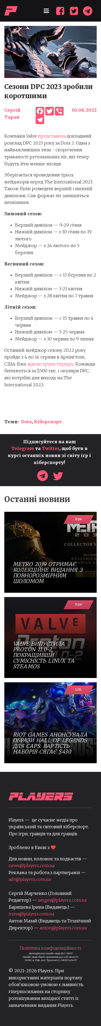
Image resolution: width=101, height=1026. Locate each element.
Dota (26, 421)
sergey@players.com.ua (62, 900)
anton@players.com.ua (63, 927)
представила (52, 136)
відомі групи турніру (50, 364)
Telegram (22, 448)
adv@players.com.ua (30, 879)
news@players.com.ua (31, 865)
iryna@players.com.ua (31, 913)
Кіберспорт (48, 421)
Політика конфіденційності (50, 948)
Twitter (50, 448)
